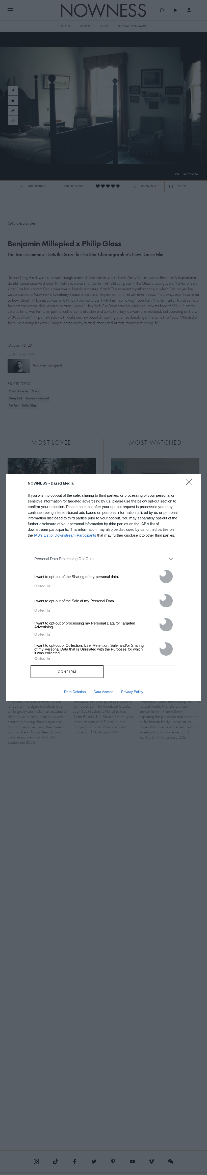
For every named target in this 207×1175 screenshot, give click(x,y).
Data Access (103, 692)
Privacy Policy (132, 692)
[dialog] (103, 587)
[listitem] (103, 558)
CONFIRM (67, 672)
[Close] (191, 485)
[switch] (166, 576)
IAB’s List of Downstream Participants (65, 535)
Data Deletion (75, 692)
